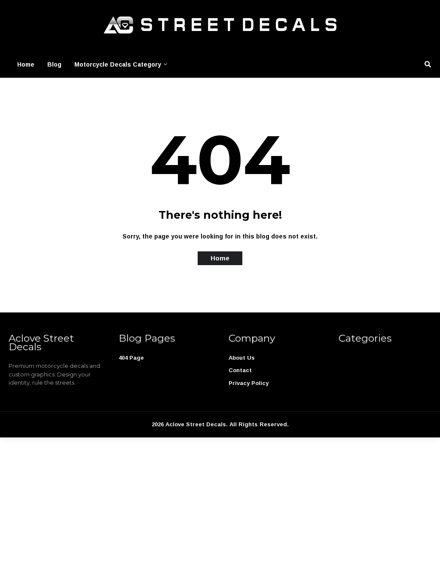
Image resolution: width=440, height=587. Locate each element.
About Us (242, 358)
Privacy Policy (249, 383)
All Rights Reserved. (259, 424)
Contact (240, 370)
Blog (54, 64)
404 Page (131, 358)
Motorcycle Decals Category (117, 64)
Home (25, 64)
